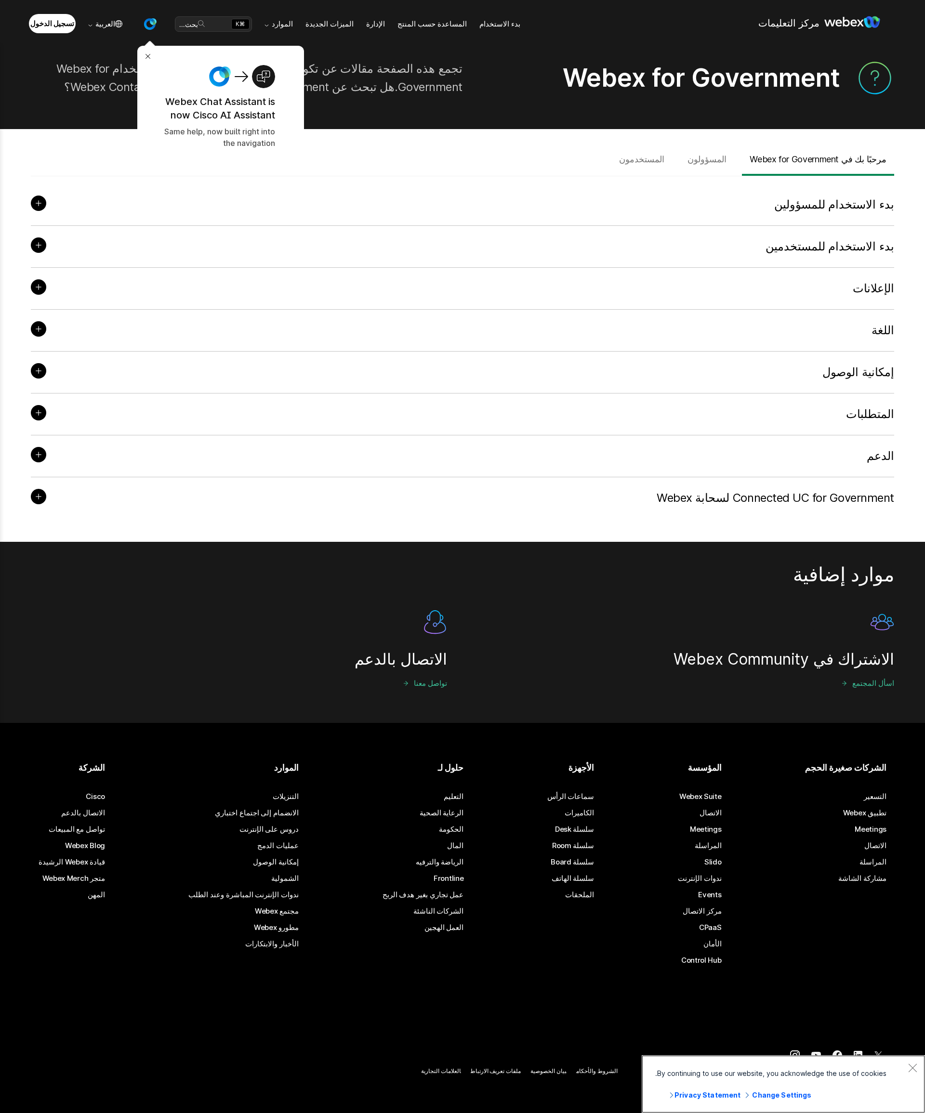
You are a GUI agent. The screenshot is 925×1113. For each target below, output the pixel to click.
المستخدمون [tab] (641, 159)
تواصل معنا (430, 683)
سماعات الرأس (571, 796)
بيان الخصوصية (548, 1070)
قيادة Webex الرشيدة (72, 862)
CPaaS (710, 927)
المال (455, 845)
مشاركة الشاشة (862, 878)
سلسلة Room (573, 845)
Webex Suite (700, 796)
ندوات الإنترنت (700, 878)
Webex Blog (85, 845)
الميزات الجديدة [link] (329, 23)
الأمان (712, 944)
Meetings (870, 829)
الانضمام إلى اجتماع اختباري (257, 813)
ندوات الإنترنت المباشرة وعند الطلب (243, 894)
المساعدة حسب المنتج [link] (432, 23)
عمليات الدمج (278, 845)
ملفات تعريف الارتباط (496, 1070)
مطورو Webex (276, 927)
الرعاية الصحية (442, 813)
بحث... (188, 24)
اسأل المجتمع (873, 683)
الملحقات (579, 894)
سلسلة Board (572, 862)
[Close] (912, 1068)
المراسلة (872, 862)
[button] (149, 24)
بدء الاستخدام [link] (499, 23)
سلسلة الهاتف (573, 878)
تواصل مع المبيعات (77, 829)
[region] (783, 1084)
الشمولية (285, 878)
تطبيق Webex (864, 813)
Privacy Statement (707, 1095)
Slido (713, 862)
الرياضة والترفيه (440, 862)
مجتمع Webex (277, 911)
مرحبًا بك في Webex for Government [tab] (818, 159)
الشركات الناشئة (438, 911)
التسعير (875, 796)
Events (709, 894)
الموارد (282, 23)
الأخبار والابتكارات (272, 944)
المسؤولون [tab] (707, 159)
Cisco (95, 796)
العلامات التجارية (441, 1070)
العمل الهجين (444, 927)
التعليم (453, 796)
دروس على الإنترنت (269, 829)
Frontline (448, 878)
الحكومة (451, 829)
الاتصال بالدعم (83, 813)
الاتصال (875, 845)
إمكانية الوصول (276, 862)
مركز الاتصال (702, 911)
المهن (96, 894)
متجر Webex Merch (73, 878)
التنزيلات (286, 796)
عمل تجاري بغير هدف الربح (423, 894)
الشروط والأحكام (597, 1070)
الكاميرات (579, 813)
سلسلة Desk (575, 829)
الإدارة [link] (375, 23)
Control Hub (701, 960)
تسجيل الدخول (52, 23)
